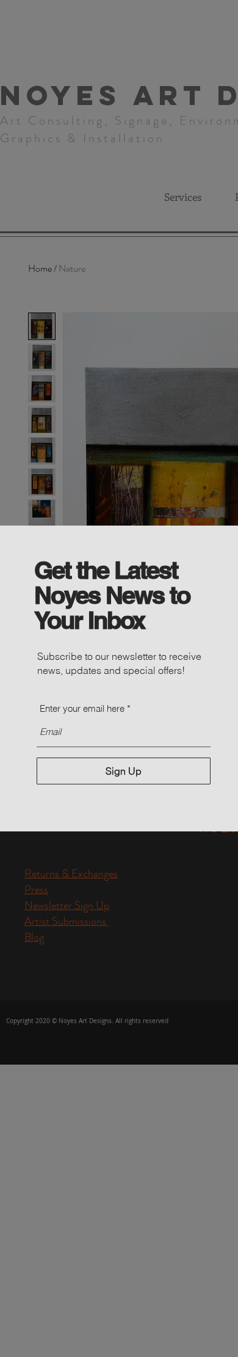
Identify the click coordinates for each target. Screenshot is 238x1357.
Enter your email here (82, 708)
